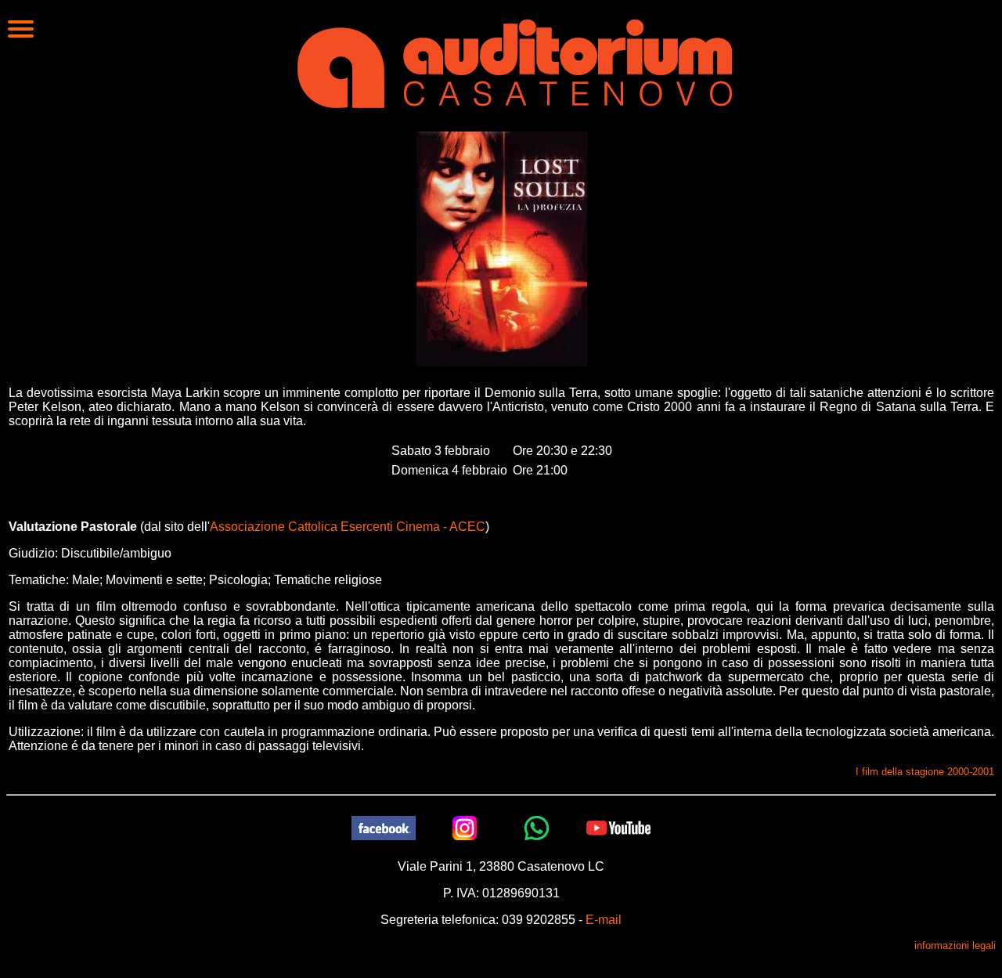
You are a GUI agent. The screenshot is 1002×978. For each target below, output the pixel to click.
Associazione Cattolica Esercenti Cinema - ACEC (347, 526)
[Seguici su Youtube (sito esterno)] (618, 827)
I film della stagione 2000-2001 (925, 772)
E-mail (604, 919)
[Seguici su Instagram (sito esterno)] (465, 827)
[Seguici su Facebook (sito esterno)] (383, 827)
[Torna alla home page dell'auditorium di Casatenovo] (515, 62)
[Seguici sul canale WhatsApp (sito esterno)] (537, 827)
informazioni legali (955, 945)
